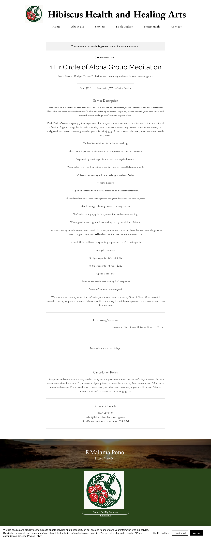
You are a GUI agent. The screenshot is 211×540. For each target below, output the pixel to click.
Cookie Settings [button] (161, 533)
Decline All (180, 533)
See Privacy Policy (32, 536)
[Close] (207, 532)
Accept (196, 533)
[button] (100, 26)
